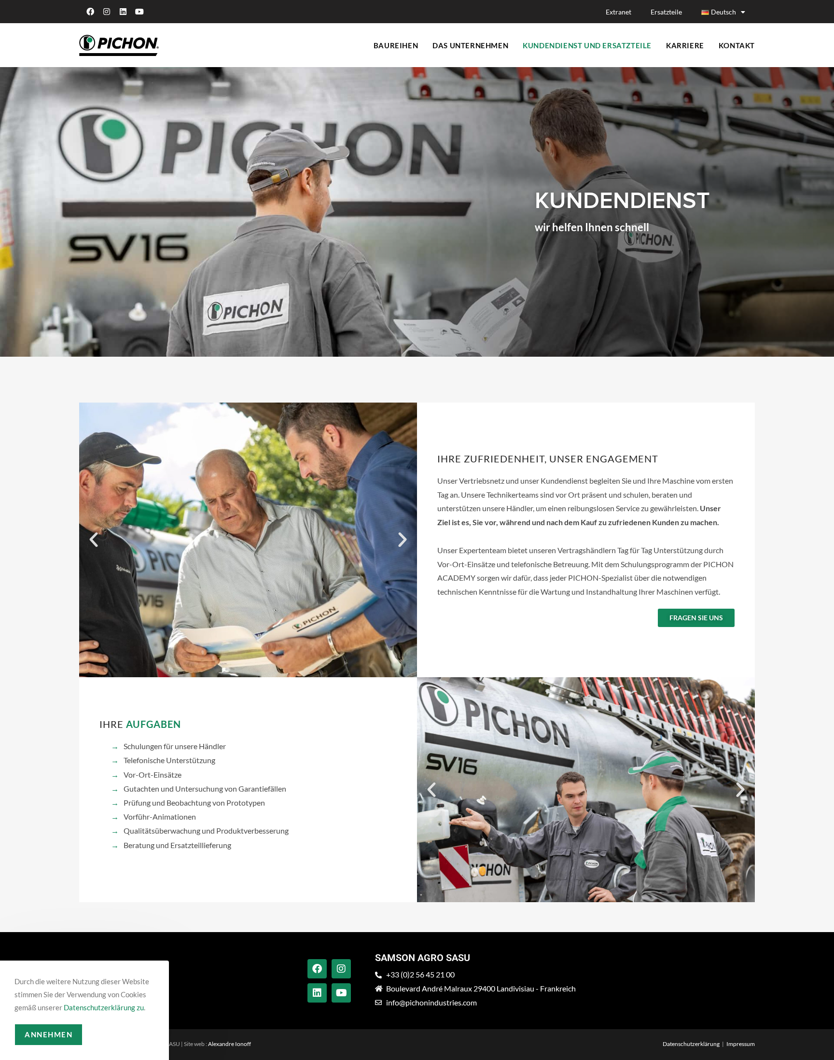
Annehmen (48, 1034)
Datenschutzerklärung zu (104, 1007)
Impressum (740, 1043)
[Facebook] (90, 11)
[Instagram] (107, 11)
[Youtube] (139, 11)
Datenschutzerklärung (691, 1043)
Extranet (618, 12)
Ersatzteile (666, 12)
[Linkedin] (123, 11)
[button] (93, 539)
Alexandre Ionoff (229, 1043)
